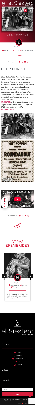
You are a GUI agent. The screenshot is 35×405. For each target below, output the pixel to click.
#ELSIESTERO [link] (6, 102)
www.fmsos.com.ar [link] (8, 110)
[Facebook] (4, 200)
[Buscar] (25, 10)
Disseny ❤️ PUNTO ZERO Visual (25, 403)
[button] (19, 62)
